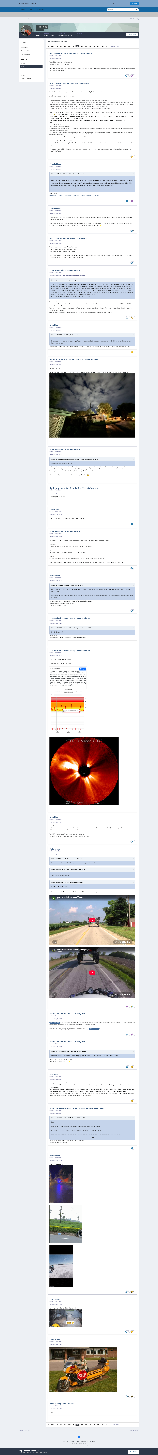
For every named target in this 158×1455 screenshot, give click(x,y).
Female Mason (55, 164)
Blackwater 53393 (76, 869)
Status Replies (25, 54)
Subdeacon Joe (75, 174)
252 (77, 46)
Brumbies (53, 325)
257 (98, 46)
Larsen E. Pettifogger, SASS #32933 (82, 459)
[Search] (137, 9)
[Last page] (106, 46)
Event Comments (26, 78)
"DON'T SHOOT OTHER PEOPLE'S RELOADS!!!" (69, 83)
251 (73, 46)
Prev (52, 46)
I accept (134, 1451)
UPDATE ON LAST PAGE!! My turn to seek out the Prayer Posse (76, 1108)
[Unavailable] (92, 405)
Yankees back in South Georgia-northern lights (69, 618)
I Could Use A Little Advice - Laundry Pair (67, 1014)
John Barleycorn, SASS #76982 (80, 628)
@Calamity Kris (54, 1022)
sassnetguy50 (74, 585)
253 (82, 46)
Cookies (92, 1441)
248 (61, 46)
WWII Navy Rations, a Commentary (64, 270)
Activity (31, 9)
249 (65, 46)
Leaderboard (40, 9)
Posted (55, 58)
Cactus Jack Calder (76, 1051)
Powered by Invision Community (79, 1445)
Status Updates (128, 9)
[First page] (48, 46)
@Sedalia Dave (94, 1028)
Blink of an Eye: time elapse (61, 1404)
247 (57, 46)
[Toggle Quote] (52, 174)
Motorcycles (54, 576)
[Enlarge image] (61, 1184)
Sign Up (134, 3)
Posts (22, 66)
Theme (65, 1441)
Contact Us (84, 1441)
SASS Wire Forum (28, 3)
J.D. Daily (73, 280)
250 (69, 46)
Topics (23, 63)
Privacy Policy (74, 1441)
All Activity (24, 42)
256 (94, 46)
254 (86, 46)
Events (23, 75)
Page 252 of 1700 (115, 46)
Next (102, 46)
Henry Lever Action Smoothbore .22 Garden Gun (70, 53)
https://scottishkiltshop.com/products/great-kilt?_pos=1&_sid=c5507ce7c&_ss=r (74, 195)
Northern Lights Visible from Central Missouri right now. (73, 360)
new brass (53, 1074)
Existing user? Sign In (120, 3)
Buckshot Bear (75, 335)
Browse (23, 9)
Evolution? (54, 510)
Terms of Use (43, 1452)
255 (90, 46)
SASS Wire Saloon (56, 55)
